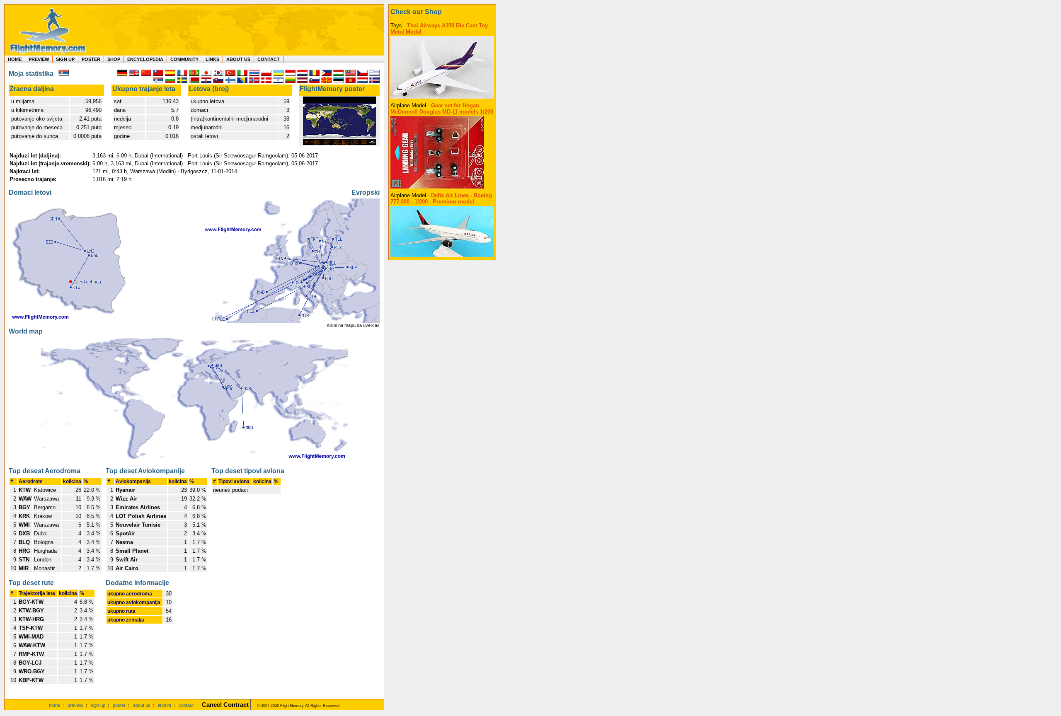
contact (186, 705)
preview (75, 705)
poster (119, 705)
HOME (15, 59)
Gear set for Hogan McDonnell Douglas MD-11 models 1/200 (441, 108)
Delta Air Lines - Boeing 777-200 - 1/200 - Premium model (441, 198)
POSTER (91, 59)
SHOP (113, 59)
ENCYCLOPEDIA (145, 59)
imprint (164, 705)
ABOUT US (238, 59)
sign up (98, 705)
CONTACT (268, 59)
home (54, 705)
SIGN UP (65, 59)
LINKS (212, 59)
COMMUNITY (184, 59)
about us (141, 705)
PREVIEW (39, 59)
